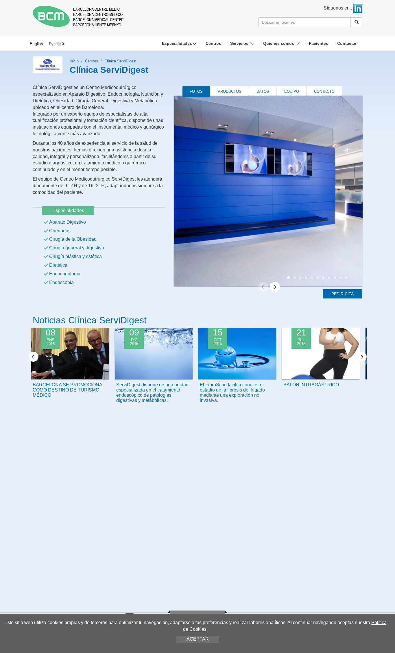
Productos (229, 91)
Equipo (291, 91)
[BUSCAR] (356, 22)
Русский (56, 43)
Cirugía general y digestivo (76, 247)
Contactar (347, 43)
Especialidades (177, 43)
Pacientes (318, 43)
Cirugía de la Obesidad (73, 239)
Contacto (324, 91)
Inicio (74, 61)
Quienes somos (279, 43)
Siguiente (362, 357)
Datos (262, 91)
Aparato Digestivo (67, 222)
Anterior (33, 357)
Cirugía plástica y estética (75, 256)
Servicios (240, 43)
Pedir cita (342, 294)
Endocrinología (64, 273)
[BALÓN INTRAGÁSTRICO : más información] (321, 370)
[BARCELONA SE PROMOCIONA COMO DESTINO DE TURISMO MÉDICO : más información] (70, 370)
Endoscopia (61, 282)
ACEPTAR (198, 639)
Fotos (196, 91)
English (36, 43)
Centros (213, 43)
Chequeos (60, 230)
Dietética (58, 265)
